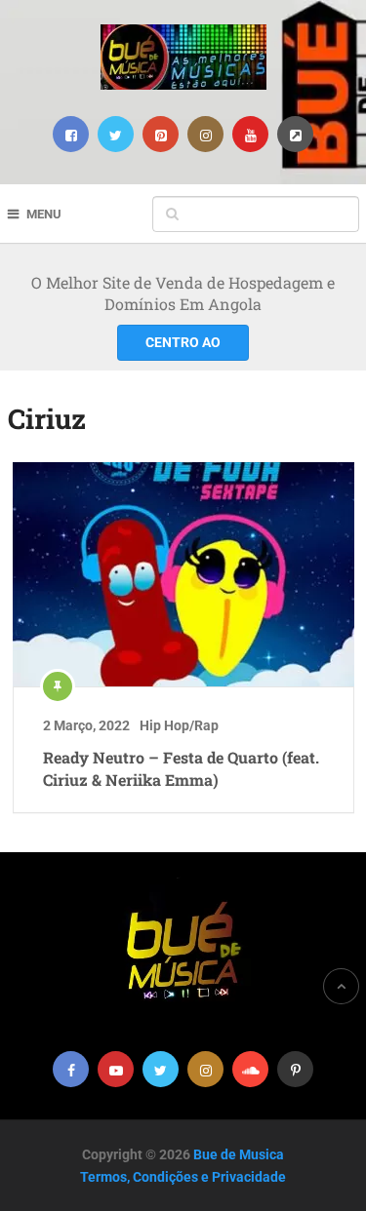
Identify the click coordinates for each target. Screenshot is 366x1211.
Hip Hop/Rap (179, 725)
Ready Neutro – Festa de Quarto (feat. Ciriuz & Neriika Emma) (181, 768)
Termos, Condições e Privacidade (183, 1177)
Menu (43, 214)
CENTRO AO (183, 342)
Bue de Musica (238, 1154)
